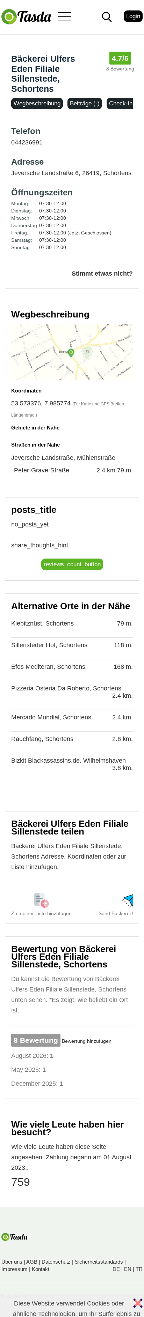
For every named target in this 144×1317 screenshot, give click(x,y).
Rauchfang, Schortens (42, 738)
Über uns (11, 1262)
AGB (31, 1262)
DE (116, 1269)
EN (127, 1269)
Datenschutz (56, 1262)
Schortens (117, 173)
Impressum (14, 1269)
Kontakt (40, 1269)
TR (139, 1269)
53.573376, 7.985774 (41, 403)
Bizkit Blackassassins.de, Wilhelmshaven (68, 760)
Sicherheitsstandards (99, 1262)
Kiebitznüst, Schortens (42, 623)
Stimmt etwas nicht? (102, 273)
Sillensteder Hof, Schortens (49, 645)
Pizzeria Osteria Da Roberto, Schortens (66, 688)
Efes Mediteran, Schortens (48, 666)
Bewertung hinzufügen (86, 1041)
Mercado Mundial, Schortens (51, 717)
